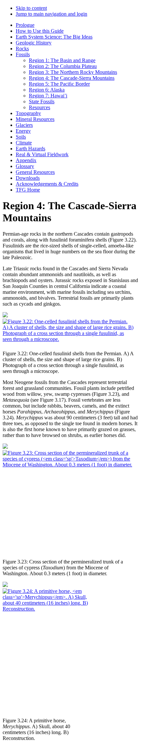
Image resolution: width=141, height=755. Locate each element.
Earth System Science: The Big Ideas (54, 37)
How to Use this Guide (40, 31)
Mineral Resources (35, 119)
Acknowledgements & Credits (47, 184)
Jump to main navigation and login (51, 14)
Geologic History (33, 42)
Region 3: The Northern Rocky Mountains (73, 72)
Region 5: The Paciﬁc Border (59, 84)
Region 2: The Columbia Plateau (63, 66)
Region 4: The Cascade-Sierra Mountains (71, 78)
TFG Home (28, 190)
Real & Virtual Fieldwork (42, 154)
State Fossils (41, 101)
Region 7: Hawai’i (48, 95)
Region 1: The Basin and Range (62, 60)
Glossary (25, 166)
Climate (24, 142)
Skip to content (31, 8)
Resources (39, 107)
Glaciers (24, 125)
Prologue (25, 25)
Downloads (28, 178)
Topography (28, 113)
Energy (23, 131)
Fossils (23, 54)
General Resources (35, 172)
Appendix (26, 160)
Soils (21, 137)
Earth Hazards (30, 148)
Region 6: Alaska (47, 89)
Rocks (22, 48)
